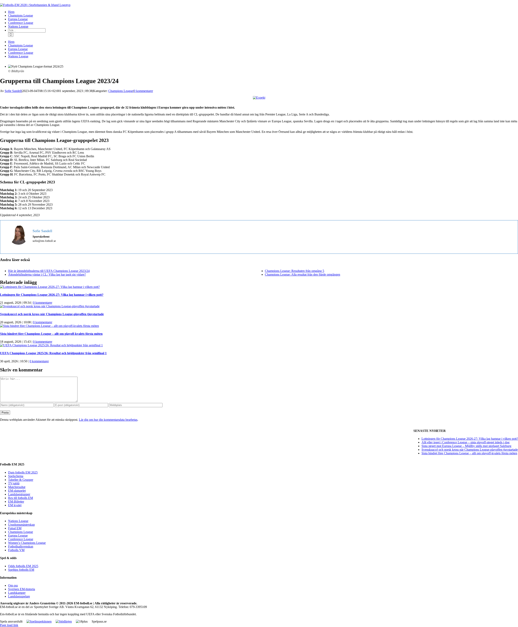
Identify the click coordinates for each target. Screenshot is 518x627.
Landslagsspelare (19, 596)
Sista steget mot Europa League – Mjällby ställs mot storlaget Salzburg (466, 446)
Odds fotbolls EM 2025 (23, 566)
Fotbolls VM (16, 550)
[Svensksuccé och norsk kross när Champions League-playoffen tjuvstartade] (50, 306)
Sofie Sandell (13, 91)
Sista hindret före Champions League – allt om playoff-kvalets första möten (51, 333)
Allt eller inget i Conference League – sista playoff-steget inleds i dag (465, 442)
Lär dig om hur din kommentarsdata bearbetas (108, 419)
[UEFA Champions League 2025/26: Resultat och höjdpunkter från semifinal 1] (51, 345)
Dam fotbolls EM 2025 (23, 472)
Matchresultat (16, 487)
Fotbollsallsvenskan (20, 546)
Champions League (120, 91)
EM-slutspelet (17, 490)
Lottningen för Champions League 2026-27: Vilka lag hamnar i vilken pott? (51, 294)
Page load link (9, 625)
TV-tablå (13, 483)
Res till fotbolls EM (20, 498)
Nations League (18, 521)
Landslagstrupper (19, 494)
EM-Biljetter (16, 501)
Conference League (20, 539)
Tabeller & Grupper (20, 479)
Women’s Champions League (27, 543)
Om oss (13, 585)
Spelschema (15, 476)
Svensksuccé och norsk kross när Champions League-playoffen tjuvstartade (52, 314)
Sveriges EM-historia (21, 589)
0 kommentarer (143, 91)
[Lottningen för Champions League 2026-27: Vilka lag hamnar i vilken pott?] (50, 287)
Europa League (18, 535)
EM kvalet (14, 505)
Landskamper (16, 592)
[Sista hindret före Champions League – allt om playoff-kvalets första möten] (49, 326)
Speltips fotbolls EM (21, 569)
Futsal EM (14, 528)
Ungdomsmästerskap (21, 524)
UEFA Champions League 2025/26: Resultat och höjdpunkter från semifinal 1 (53, 353)
